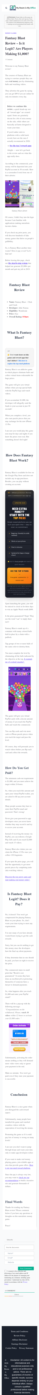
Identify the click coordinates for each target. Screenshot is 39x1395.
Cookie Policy (11, 1348)
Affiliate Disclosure (19, 1339)
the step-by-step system (18, 263)
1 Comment (8, 59)
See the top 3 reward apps (20, 145)
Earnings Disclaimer (19, 1344)
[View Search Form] (6, 8)
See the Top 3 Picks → (19, 575)
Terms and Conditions (19, 1331)
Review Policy (19, 1335)
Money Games (10, 33)
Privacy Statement (26, 1348)
